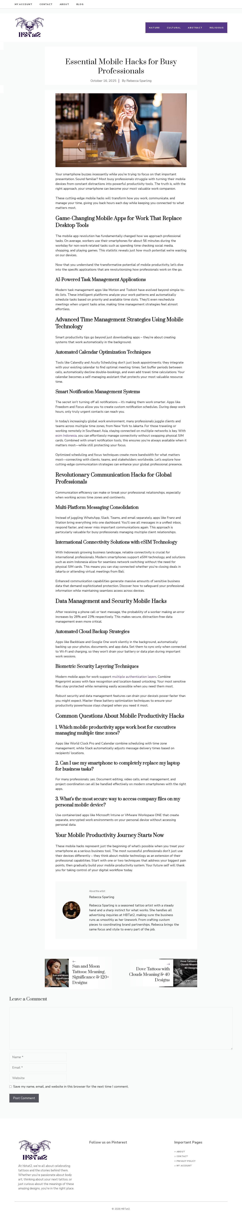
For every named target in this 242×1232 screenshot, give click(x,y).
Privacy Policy (186, 1161)
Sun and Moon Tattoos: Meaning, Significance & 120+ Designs (90, 974)
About (64, 4)
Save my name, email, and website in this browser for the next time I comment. (70, 1086)
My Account (23, 4)
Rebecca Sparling (139, 81)
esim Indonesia (66, 435)
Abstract (195, 27)
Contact (46, 4)
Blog (80, 4)
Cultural (174, 27)
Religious (217, 27)
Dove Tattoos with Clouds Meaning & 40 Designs (149, 974)
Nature (154, 27)
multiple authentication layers (133, 677)
